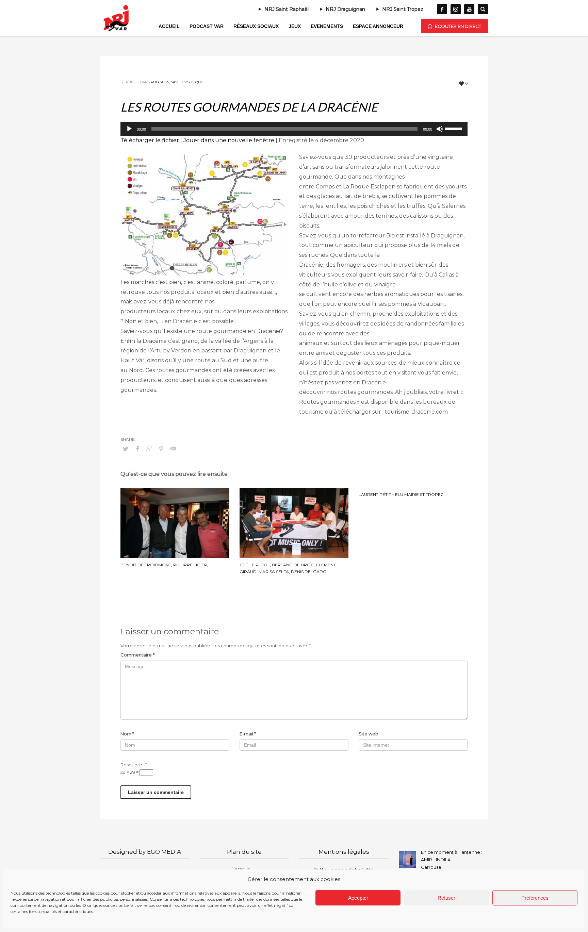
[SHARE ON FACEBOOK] (137, 449)
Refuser (446, 898)
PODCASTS (160, 82)
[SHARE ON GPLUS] (149, 449)
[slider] (454, 128)
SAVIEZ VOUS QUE (187, 82)
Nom (127, 733)
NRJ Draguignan (345, 9)
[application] (294, 129)
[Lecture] (129, 129)
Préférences (535, 898)
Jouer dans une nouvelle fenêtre (228, 140)
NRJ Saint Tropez (402, 9)
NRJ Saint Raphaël (286, 9)
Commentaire (137, 655)
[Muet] (439, 129)
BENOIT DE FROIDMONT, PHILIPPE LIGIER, (164, 564)
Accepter (358, 898)
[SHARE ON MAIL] (173, 449)
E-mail (248, 733)
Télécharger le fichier (149, 140)
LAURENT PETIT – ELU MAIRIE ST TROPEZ (401, 494)
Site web (368, 733)
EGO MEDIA (164, 851)
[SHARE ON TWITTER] (125, 449)
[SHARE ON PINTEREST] (161, 449)
